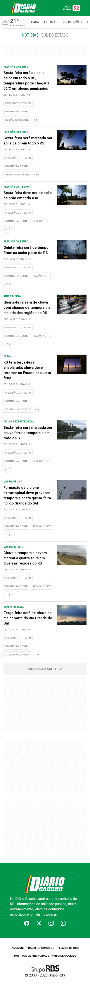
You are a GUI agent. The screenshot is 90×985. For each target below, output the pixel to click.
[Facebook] (26, 923)
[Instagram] (51, 923)
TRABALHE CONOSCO (40, 947)
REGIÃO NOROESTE (17, 119)
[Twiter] (39, 923)
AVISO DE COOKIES (64, 955)
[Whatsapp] (63, 923)
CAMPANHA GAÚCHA (17, 409)
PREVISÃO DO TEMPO (18, 103)
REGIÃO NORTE (42, 221)
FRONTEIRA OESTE (16, 111)
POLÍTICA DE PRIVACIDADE (31, 955)
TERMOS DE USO (68, 947)
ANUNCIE (18, 947)
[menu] (5, 8)
